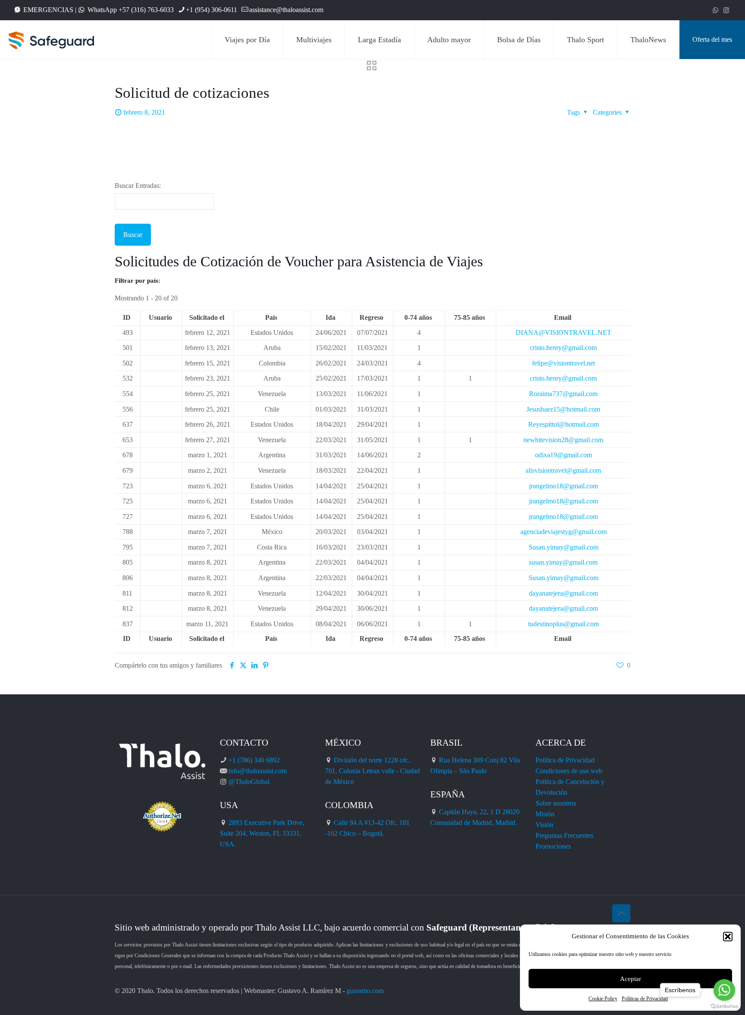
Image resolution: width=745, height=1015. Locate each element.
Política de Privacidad (565, 760)
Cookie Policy (602, 999)
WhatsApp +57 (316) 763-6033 (131, 9)
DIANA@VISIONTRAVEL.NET (563, 332)
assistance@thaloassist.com (286, 9)
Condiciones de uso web (568, 771)
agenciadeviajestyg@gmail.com (563, 531)
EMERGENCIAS (48, 9)
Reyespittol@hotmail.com (563, 424)
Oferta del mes (712, 39)
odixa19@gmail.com (563, 455)
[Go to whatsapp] (724, 990)
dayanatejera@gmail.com (563, 593)
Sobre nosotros (555, 803)
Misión (544, 814)
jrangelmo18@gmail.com (563, 486)
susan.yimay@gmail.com (563, 562)
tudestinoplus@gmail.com (563, 624)
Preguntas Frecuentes (564, 835)
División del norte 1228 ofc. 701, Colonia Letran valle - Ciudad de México (372, 770)
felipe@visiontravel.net (563, 363)
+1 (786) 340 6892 (254, 760)
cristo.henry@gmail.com (563, 347)
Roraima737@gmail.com (563, 393)
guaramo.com (365, 990)
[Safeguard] (51, 39)
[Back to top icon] (621, 913)
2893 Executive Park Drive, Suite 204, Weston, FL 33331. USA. (262, 833)
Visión (544, 824)
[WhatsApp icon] (715, 10)
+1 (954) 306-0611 (211, 9)
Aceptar (630, 978)
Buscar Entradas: (138, 185)
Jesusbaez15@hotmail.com (563, 409)
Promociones (553, 846)
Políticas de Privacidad (645, 999)
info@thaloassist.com (258, 771)
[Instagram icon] (726, 10)
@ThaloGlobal (249, 781)
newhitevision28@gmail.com (563, 439)
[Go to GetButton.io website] (724, 1006)
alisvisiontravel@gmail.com (563, 470)
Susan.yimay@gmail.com (563, 547)
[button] (727, 936)
